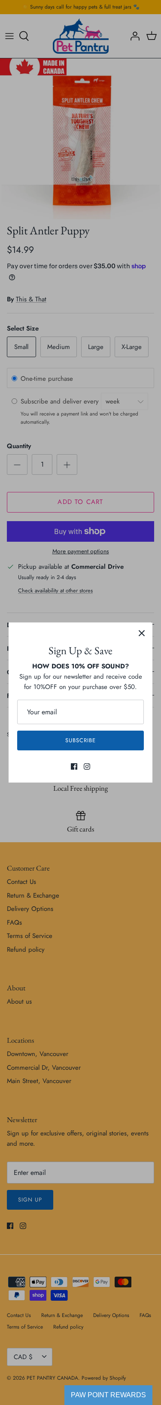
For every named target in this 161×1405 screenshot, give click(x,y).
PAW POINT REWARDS (108, 1395)
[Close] (141, 633)
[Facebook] (74, 766)
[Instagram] (87, 766)
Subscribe (80, 740)
